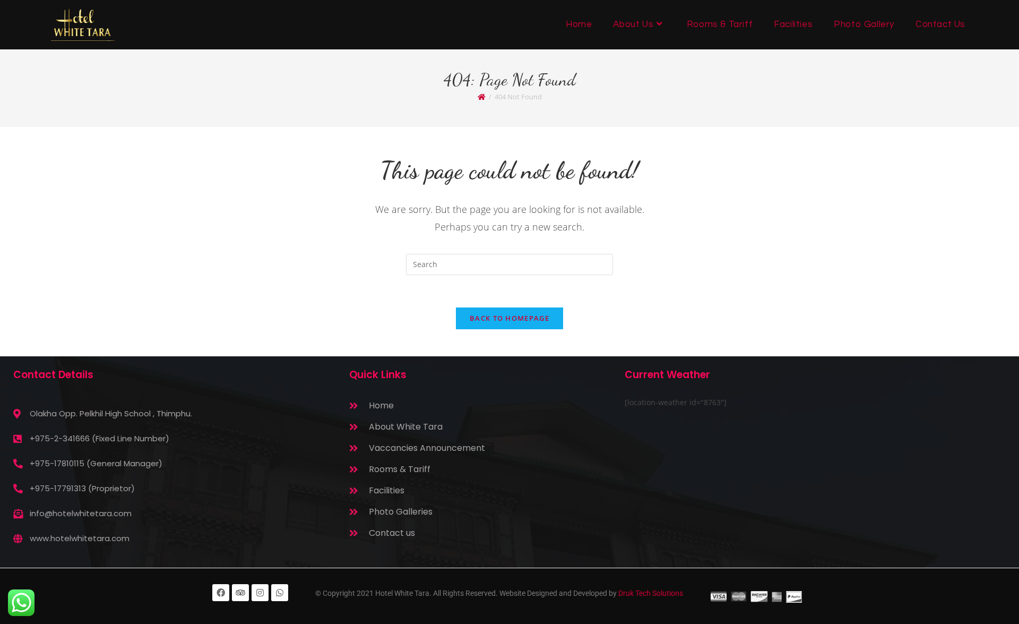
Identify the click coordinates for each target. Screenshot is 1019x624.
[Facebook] (220, 592)
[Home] (482, 96)
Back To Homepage (509, 318)
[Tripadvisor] (240, 592)
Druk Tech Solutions (650, 593)
